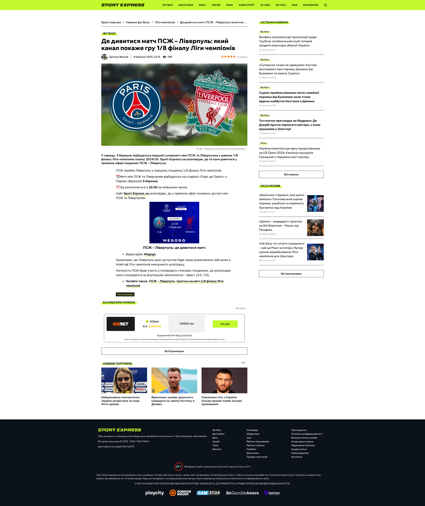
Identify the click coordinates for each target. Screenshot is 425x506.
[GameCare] (272, 493)
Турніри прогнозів (257, 456)
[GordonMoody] (180, 493)
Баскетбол (185, 4)
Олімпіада (252, 430)
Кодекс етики (299, 449)
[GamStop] (209, 493)
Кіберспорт (247, 4)
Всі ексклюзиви (291, 273)
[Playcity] (155, 493)
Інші (295, 4)
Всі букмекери (174, 351)
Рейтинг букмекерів (258, 441)
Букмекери (310, 4)
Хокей (216, 4)
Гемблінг (251, 449)
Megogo (150, 254)
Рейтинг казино (256, 445)
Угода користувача (302, 441)
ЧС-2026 (265, 4)
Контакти (296, 456)
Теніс (229, 4)
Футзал (281, 4)
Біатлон (216, 449)
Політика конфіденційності (306, 433)
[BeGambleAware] (242, 493)
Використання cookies (304, 437)
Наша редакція (299, 452)
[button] (325, 5)
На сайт (225, 323)
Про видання (298, 430)
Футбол (168, 4)
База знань (253, 452)
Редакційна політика (303, 445)
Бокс (202, 4)
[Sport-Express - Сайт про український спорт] (121, 5)
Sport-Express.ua (136, 193)
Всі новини (291, 174)
